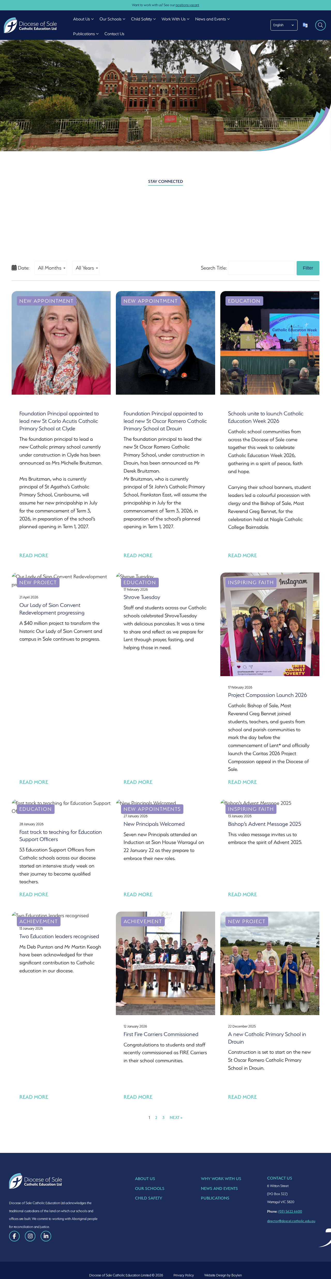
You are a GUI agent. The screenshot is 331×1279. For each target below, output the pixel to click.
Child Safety (148, 1198)
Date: (23, 268)
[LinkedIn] (46, 1236)
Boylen (236, 1275)
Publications (215, 1198)
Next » (176, 1117)
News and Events (219, 1188)
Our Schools (149, 1188)
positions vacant (187, 5)
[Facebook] (14, 1236)
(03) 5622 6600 (290, 1211)
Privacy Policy (184, 1275)
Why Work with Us (221, 1178)
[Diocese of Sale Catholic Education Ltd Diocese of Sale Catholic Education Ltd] (31, 25)
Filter (308, 268)
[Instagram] (30, 1236)
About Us (145, 1178)
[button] (92, 19)
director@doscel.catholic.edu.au (291, 1221)
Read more (33, 555)
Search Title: (214, 268)
